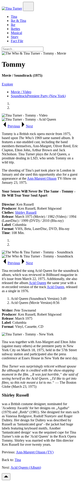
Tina (14, 16)
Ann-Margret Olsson (41, 178)
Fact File (17, 41)
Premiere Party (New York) (46, 96)
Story (14, 37)
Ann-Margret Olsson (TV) (35, 452)
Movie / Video (21, 92)
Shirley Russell (25, 212)
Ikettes (15, 29)
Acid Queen (37, 283)
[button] (11, 126)
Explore (7, 84)
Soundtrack (19, 96)
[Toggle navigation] (28, 6)
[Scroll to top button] (6, 476)
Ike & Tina (18, 21)
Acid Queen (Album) (26, 467)
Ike (13, 25)
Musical (16, 33)
